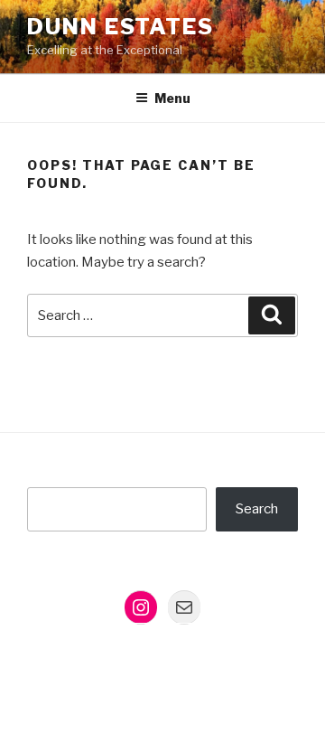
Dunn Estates (120, 27)
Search (257, 509)
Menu (172, 98)
